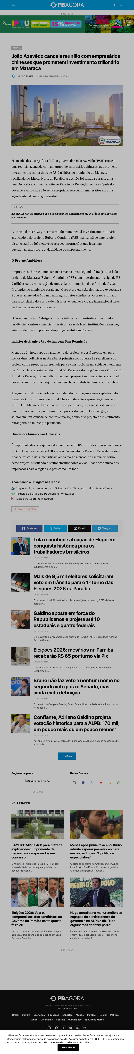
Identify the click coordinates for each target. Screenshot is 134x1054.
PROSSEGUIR (68, 1047)
